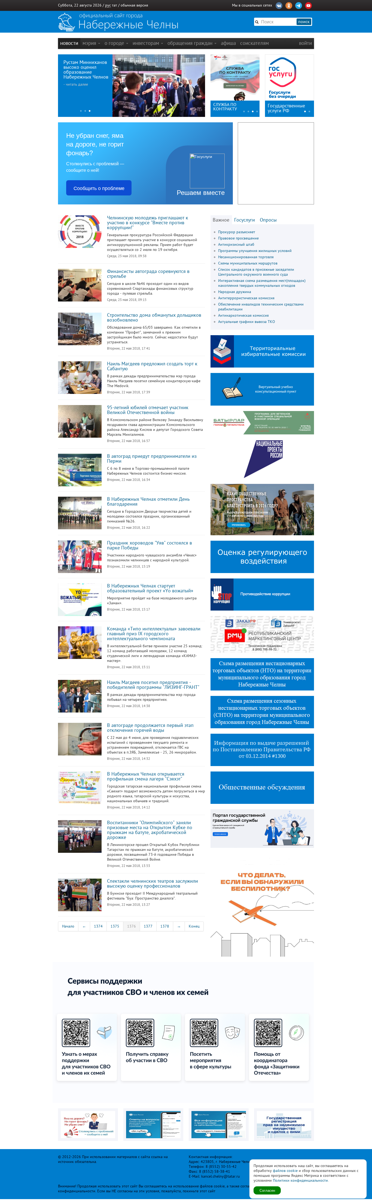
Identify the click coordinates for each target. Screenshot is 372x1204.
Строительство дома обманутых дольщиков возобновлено (154, 317)
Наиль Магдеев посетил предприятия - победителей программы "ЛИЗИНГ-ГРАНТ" (153, 685)
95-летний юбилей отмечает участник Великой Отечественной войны (147, 410)
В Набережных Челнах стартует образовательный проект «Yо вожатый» (150, 588)
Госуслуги (244, 220)
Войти (305, 43)
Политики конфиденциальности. (301, 1180)
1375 (115, 926)
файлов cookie (285, 1171)
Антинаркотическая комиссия (243, 315)
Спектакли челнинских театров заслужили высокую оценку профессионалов (152, 883)
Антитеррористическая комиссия (246, 298)
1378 (164, 926)
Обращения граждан (190, 43)
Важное (221, 220)
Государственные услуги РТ (286, 108)
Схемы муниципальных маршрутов (248, 263)
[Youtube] (308, 5)
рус (108, 5)
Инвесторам (146, 43)
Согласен (267, 1190)
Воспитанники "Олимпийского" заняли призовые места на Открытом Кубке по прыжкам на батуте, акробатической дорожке (149, 830)
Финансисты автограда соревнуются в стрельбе (148, 274)
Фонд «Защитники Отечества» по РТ (231, 106)
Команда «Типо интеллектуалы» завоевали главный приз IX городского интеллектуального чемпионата (153, 633)
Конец (194, 926)
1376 (131, 926)
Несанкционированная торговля (246, 257)
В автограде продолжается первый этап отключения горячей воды (150, 728)
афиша (228, 43)
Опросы (268, 220)
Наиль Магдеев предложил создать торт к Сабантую (152, 366)
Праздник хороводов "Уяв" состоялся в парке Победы (149, 545)
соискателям (254, 43)
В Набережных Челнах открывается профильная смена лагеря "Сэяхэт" (145, 776)
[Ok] (289, 5)
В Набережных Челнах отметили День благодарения (148, 501)
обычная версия (134, 5)
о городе (115, 43)
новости (69, 43)
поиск (304, 21)
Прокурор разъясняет (236, 232)
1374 (98, 926)
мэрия (90, 43)
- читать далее (75, 84)
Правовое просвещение (238, 238)
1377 (148, 926)
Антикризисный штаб (236, 244)
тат (114, 5)
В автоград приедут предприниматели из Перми (152, 458)
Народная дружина (234, 292)
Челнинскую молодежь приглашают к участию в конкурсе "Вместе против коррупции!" (147, 222)
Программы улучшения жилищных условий (255, 251)
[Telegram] (298, 5)
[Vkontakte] (279, 5)
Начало (68, 926)
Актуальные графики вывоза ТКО (246, 322)
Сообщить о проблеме (99, 187)
